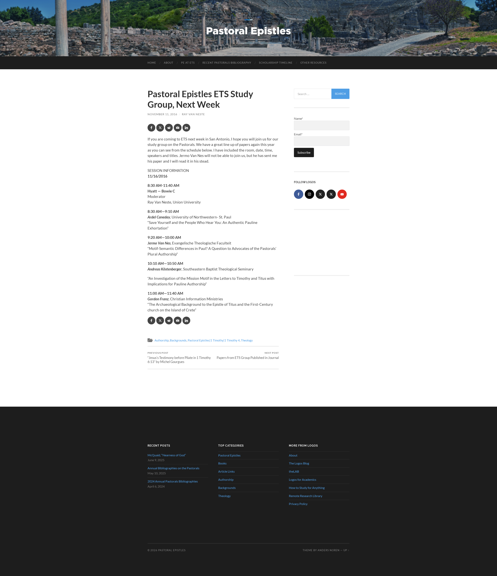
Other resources (313, 62)
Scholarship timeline (276, 62)
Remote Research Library (305, 496)
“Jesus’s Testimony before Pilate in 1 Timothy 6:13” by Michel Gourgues (179, 357)
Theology (247, 340)
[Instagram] (309, 194)
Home (152, 62)
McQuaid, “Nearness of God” (167, 455)
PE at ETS (188, 62)
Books (222, 463)
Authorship (162, 340)
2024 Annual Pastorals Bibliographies (173, 481)
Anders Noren (329, 550)
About (168, 62)
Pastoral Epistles (229, 455)
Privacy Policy (298, 504)
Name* (298, 118)
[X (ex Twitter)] (320, 194)
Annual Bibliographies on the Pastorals (173, 468)
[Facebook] (298, 194)
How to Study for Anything (307, 487)
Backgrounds (178, 340)
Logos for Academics (302, 479)
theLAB (294, 471)
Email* (298, 134)
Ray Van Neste (193, 114)
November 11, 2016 (162, 114)
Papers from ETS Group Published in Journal (248, 355)
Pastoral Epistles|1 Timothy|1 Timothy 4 (214, 340)
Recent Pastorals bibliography (226, 62)
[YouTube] (342, 194)
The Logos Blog (299, 463)
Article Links (226, 471)
